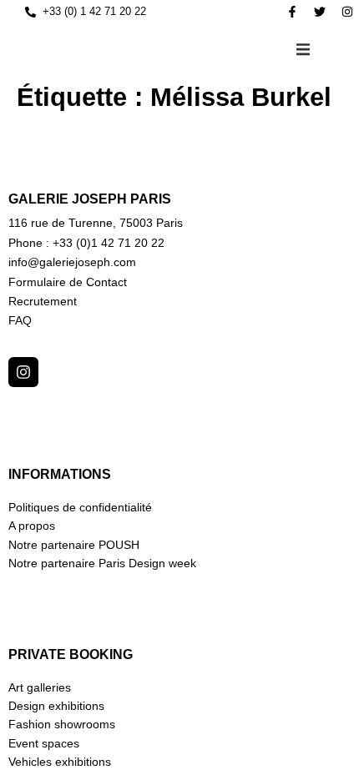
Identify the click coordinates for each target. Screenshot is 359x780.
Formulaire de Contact (67, 282)
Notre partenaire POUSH (73, 544)
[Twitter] (319, 11)
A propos (31, 525)
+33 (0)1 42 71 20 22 (108, 242)
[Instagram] (347, 11)
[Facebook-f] (292, 11)
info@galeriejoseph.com (72, 262)
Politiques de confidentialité (80, 507)
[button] (303, 49)
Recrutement (42, 301)
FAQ (20, 320)
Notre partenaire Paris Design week (102, 563)
